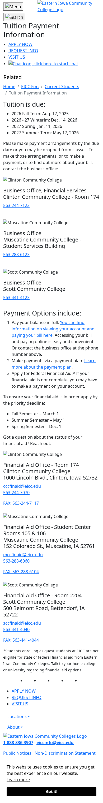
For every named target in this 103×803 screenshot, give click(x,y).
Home (9, 86)
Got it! (51, 791)
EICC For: (30, 86)
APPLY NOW (20, 44)
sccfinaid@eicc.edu (22, 623)
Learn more (18, 780)
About (13, 727)
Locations (17, 716)
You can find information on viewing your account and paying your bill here (53, 329)
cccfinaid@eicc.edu (22, 486)
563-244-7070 (16, 492)
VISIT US (16, 57)
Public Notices (17, 753)
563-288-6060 (16, 561)
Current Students (62, 86)
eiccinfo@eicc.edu (55, 742)
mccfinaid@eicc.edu (23, 555)
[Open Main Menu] (13, 6)
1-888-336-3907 (18, 742)
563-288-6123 (16, 254)
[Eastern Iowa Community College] (69, 6)
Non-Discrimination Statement (65, 753)
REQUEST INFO (23, 51)
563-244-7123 (16, 205)
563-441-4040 (16, 629)
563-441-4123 (16, 297)
